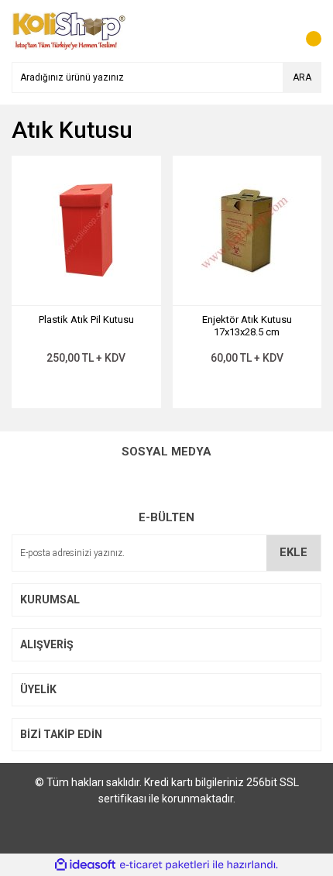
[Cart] (305, 30)
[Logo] (69, 30)
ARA (302, 77)
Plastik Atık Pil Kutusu (86, 319)
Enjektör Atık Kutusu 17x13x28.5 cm (247, 326)
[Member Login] (274, 30)
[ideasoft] (85, 864)
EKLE (293, 552)
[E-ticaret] (164, 864)
